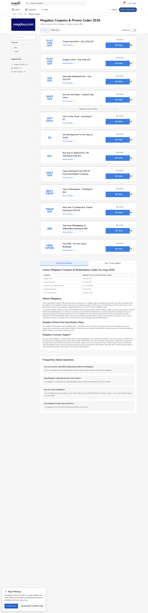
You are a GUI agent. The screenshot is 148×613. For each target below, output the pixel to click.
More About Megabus (64, 263)
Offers (55, 30)
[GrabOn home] (18, 3)
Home (14, 14)
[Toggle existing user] (134, 30)
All (45, 30)
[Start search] (27, 3)
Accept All (11, 606)
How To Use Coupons (113, 263)
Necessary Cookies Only (32, 606)
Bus (25, 14)
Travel (20, 14)
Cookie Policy (23, 600)
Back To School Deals (128, 10)
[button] (23, 24)
